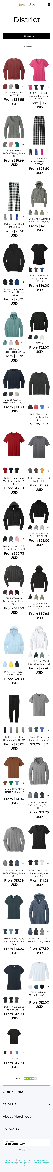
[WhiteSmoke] (11, 343)
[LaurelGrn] (42, 655)
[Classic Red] (5, 471)
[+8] (22, 539)
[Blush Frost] (11, 144)
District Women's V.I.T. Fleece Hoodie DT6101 (14, 547)
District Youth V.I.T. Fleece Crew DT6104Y (14, 401)
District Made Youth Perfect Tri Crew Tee (39, 738)
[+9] (22, 343)
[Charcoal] (5, 592)
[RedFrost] (36, 407)
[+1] (47, 269)
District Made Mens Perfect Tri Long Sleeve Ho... (39, 805)
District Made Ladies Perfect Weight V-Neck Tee (39, 873)
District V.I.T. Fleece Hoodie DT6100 (14, 673)
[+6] (47, 795)
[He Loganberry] (11, 592)
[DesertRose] (16, 343)
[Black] (16, 86)
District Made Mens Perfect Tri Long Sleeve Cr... (14, 873)
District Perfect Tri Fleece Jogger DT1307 (14, 738)
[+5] (22, 86)
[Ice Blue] (5, 664)
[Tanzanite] (16, 931)
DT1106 (39, 343)
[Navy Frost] (36, 730)
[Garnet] (5, 86)
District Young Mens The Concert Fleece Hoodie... (14, 292)
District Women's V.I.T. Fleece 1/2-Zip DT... (39, 535)
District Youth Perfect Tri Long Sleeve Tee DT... (39, 417)
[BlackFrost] (30, 407)
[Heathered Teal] (16, 144)
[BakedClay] (5, 783)
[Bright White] (42, 863)
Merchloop (30, 1150)
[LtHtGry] (16, 394)
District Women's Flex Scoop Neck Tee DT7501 (39, 278)
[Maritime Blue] (36, 986)
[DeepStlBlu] (36, 337)
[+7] (47, 655)
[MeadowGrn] (11, 783)
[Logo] (26, 4)
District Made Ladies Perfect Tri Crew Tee (14, 1008)
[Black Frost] (42, 795)
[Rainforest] (36, 655)
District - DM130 (14, 1058)
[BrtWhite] (30, 655)
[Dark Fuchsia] (30, 87)
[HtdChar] (11, 394)
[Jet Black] (42, 87)
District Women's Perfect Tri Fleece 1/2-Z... (39, 606)
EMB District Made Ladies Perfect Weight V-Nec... (39, 96)
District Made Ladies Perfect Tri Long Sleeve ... (39, 941)
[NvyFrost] (11, 730)
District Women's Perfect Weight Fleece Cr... (14, 601)
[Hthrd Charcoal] (16, 1000)
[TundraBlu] (16, 783)
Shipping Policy (23, 1163)
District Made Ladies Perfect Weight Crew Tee (14, 941)
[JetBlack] (30, 337)
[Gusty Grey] (11, 86)
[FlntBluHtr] (11, 539)
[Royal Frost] (42, 730)
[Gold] (42, 471)
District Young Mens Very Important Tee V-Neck (14, 481)
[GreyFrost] (42, 597)
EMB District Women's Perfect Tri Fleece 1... (39, 220)
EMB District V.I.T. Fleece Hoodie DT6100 (14, 350)
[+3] (22, 144)
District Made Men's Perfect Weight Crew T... (14, 792)
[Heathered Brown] (36, 471)
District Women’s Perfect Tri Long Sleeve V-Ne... (14, 153)
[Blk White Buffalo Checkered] (5, 217)
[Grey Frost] (36, 212)
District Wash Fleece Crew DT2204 (14, 94)
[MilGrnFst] (36, 597)
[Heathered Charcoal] (5, 144)
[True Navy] (11, 217)
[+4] (47, 87)
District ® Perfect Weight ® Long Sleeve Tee (39, 995)
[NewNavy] (5, 394)
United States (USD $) (15, 1144)
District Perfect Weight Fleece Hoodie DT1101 (39, 662)
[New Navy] (36, 87)
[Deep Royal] (36, 151)
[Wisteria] (16, 539)
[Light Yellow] (11, 664)
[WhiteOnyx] (42, 337)
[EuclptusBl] (5, 343)
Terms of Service (24, 1160)
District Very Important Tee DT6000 (39, 479)
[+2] (22, 217)
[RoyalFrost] (42, 407)
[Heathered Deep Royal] (42, 269)
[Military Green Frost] (42, 212)
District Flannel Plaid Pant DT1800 (14, 225)
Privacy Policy (10, 1160)
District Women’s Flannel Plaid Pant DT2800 (39, 161)
